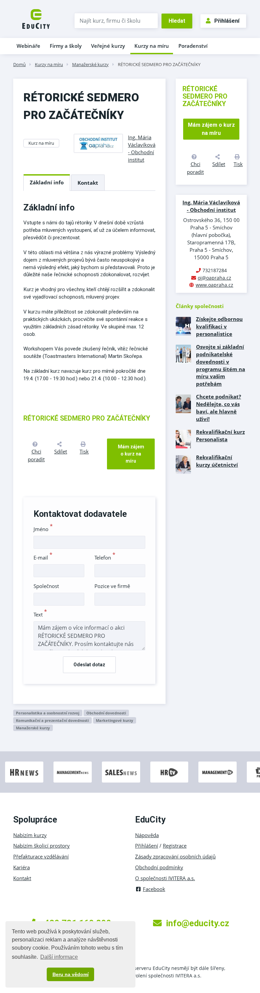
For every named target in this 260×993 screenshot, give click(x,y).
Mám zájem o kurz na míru (131, 454)
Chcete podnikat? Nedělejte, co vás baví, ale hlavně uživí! (218, 407)
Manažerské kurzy (90, 64)
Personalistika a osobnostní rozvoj (47, 712)
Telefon (104, 557)
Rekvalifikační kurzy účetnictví (217, 461)
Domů (19, 64)
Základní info (47, 182)
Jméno (43, 529)
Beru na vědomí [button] (70, 974)
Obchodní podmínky (159, 867)
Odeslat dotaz (89, 664)
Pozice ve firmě (112, 586)
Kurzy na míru (151, 45)
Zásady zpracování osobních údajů (175, 856)
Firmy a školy (66, 45)
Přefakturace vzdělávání (41, 856)
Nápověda (147, 835)
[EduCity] (36, 18)
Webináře (28, 45)
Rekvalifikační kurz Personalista (220, 435)
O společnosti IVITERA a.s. (165, 878)
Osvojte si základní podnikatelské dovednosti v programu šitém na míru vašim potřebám (220, 365)
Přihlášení (226, 21)
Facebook (154, 889)
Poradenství (193, 45)
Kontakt (88, 182)
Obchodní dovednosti (106, 712)
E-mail (43, 557)
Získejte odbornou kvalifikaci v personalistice (219, 326)
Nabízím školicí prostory (41, 845)
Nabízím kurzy (30, 835)
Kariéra (21, 867)
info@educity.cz (197, 923)
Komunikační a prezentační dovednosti (52, 720)
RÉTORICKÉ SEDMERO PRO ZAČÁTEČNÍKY (159, 64)
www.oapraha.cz (214, 285)
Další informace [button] (59, 957)
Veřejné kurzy (108, 45)
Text (40, 614)
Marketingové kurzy (114, 720)
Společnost (46, 586)
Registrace (175, 845)
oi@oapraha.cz (214, 278)
